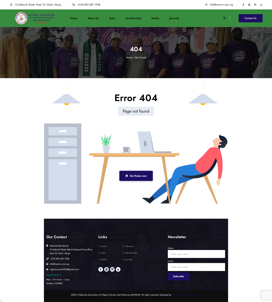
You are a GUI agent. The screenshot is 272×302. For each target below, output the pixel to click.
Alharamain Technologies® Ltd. (186, 294)
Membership (131, 252)
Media (104, 259)
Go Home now (138, 176)
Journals (129, 259)
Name (170, 248)
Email (170, 261)
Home (129, 57)
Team (103, 252)
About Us (129, 246)
